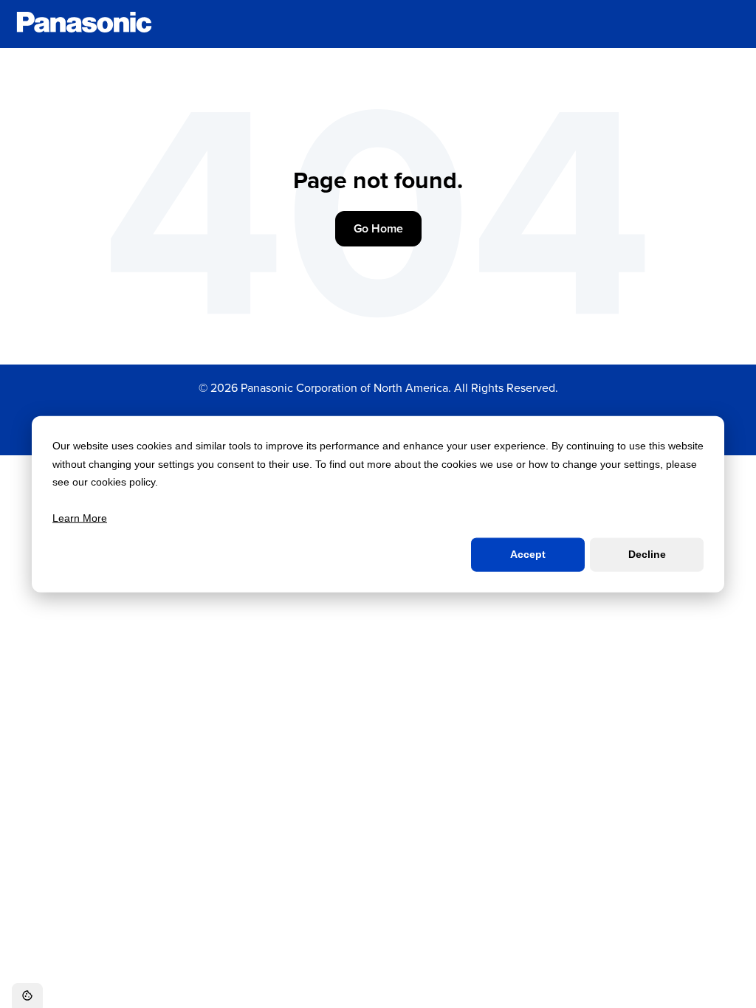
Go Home (378, 228)
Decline (647, 554)
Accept (528, 554)
